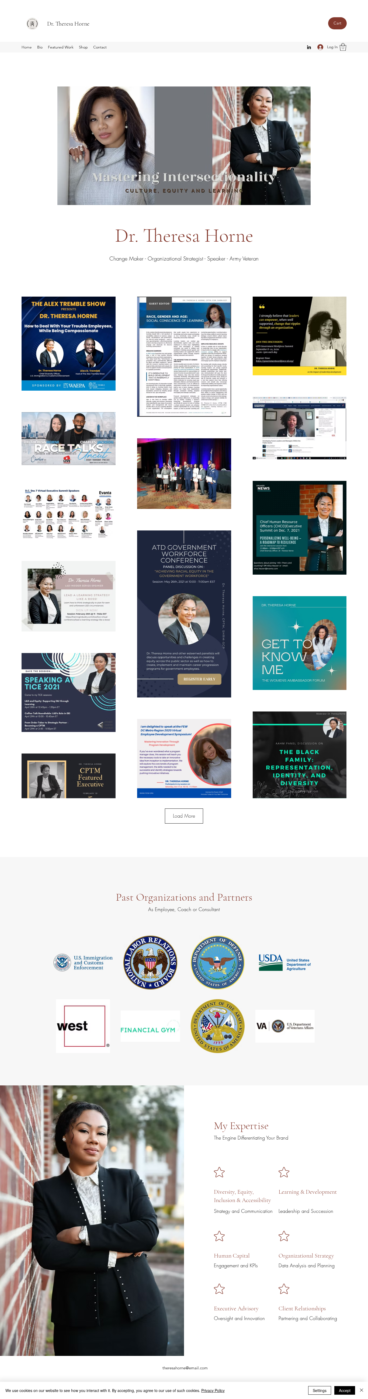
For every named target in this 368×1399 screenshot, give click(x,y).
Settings (320, 1390)
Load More (184, 816)
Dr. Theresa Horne (68, 23)
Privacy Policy (213, 1390)
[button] (343, 47)
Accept (344, 1390)
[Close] (361, 1390)
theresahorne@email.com (185, 1367)
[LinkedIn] (309, 47)
